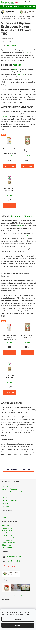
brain (27, 52)
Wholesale (5, 503)
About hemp (6, 525)
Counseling (5, 486)
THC (26, 236)
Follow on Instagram (17, 595)
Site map (5, 515)
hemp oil (16, 69)
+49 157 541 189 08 (13, 561)
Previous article (11, 469)
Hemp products (7, 528)
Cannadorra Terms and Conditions (13, 492)
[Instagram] (9, 566)
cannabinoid (20, 74)
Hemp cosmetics (7, 535)
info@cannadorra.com (14, 556)
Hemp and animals (8, 538)
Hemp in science (7, 530)
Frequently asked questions (11, 500)
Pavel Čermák (11, 45)
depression (4, 116)
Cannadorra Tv (7, 547)
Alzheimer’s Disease (21, 216)
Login (4, 517)
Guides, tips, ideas (8, 540)
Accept (17, 625)
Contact (4, 497)
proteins (20, 225)
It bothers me (6, 545)
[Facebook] (4, 566)
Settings (18, 619)
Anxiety (17, 64)
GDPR (4, 495)
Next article (27, 469)
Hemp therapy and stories (10, 533)
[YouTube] (13, 566)
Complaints (5, 506)
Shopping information (9, 489)
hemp (10, 50)
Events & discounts (8, 542)
